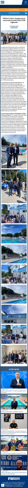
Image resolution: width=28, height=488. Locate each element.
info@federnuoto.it (8, 485)
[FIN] (12, 2)
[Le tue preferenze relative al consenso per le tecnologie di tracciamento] (2, 485)
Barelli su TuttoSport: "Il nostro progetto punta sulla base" (13, 391)
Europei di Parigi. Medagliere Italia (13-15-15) (13, 453)
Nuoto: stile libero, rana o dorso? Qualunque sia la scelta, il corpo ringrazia (13, 473)
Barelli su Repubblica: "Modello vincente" (12, 411)
